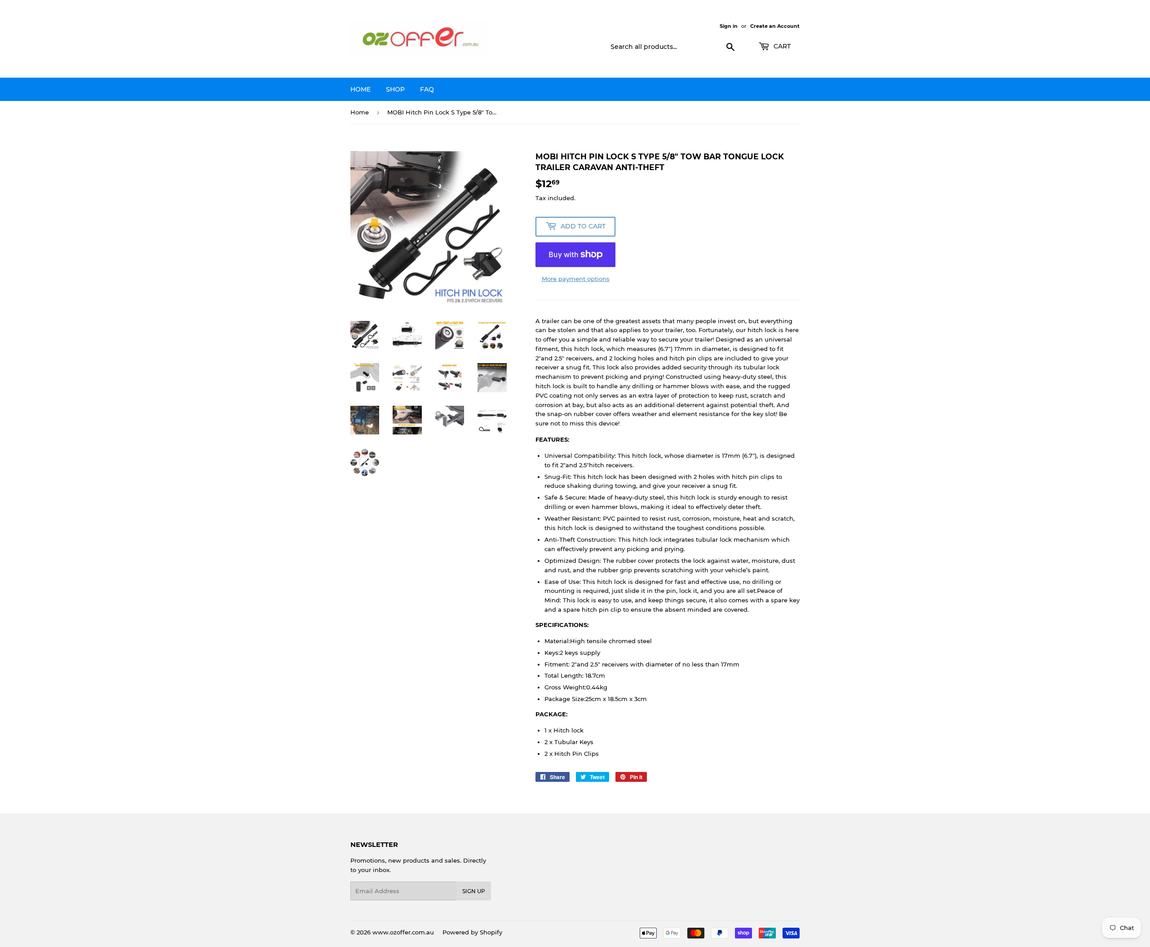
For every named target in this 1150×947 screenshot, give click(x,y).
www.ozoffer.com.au (403, 932)
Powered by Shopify (472, 932)
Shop (395, 89)
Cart (781, 46)
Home (360, 89)
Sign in (729, 26)
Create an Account (775, 26)
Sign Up (473, 891)
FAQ (427, 89)
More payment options (576, 278)
